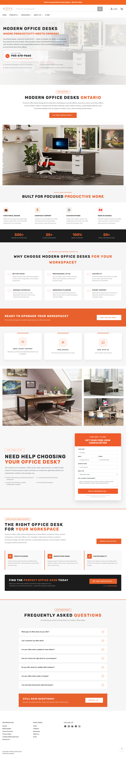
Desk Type (81, 471)
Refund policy (6, 728)
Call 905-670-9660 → (109, 317)
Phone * (100, 456)
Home (4, 15)
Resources (25, 15)
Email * (80, 456)
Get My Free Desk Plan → (97, 491)
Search (4, 726)
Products (13, 15)
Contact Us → (94, 700)
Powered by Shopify (8, 753)
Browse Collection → (109, 541)
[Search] (100, 9)
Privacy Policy (6, 734)
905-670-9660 (21, 55)
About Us (37, 15)
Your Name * (81, 449)
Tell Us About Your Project (86, 478)
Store (47, 15)
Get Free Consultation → (63, 115)
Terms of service (7, 731)
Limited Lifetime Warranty (10, 737)
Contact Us (6, 739)
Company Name (82, 463)
